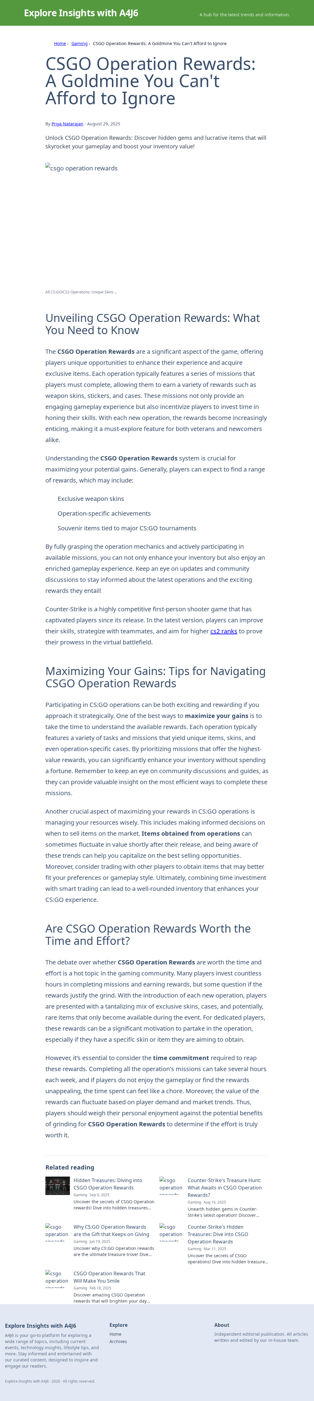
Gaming (79, 43)
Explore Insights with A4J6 (81, 12)
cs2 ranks (223, 631)
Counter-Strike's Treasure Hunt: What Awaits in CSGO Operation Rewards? (225, 1187)
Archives (118, 1341)
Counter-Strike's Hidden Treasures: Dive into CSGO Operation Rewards (218, 1234)
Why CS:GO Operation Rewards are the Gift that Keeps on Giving (111, 1230)
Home (60, 43)
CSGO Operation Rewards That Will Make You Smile (109, 1277)
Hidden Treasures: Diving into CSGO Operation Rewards (108, 1184)
